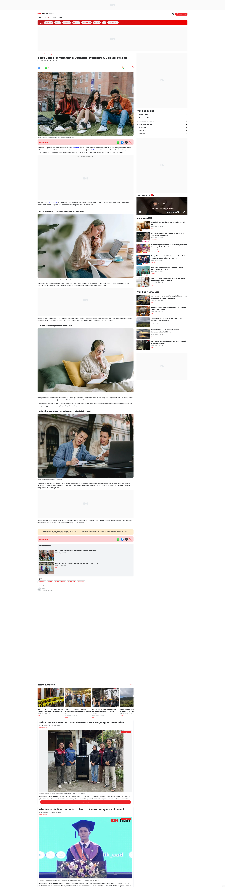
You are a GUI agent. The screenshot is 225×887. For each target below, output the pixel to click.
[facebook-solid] (122, 142)
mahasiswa (75, 148)
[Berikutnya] (134, 687)
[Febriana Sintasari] (39, 589)
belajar (94, 150)
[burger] (186, 17)
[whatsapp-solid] (118, 142)
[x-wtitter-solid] (126, 142)
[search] (173, 14)
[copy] (130, 142)
